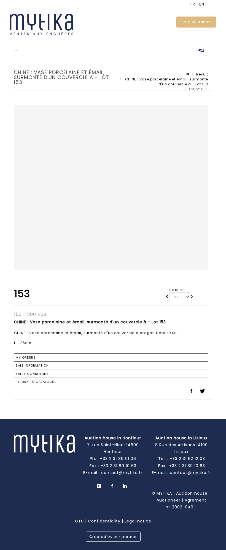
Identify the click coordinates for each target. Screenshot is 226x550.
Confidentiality (104, 521)
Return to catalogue (36, 382)
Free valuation (196, 22)
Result (202, 74)
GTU (79, 521)
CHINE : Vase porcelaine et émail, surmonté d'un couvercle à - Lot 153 (166, 81)
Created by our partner (113, 536)
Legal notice (138, 521)
